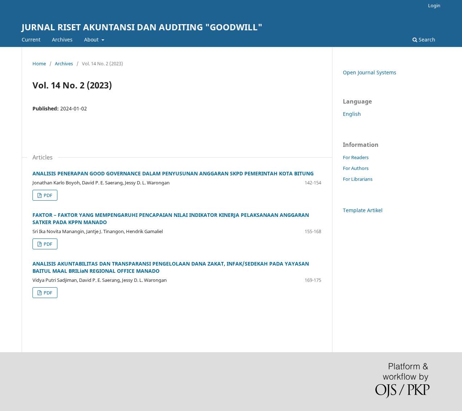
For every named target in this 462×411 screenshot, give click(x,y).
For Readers (356, 157)
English (352, 113)
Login (434, 5)
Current (31, 39)
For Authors (356, 168)
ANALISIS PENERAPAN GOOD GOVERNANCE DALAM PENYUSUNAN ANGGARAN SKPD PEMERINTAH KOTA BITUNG (173, 173)
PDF (47, 195)
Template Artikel (363, 210)
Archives (62, 39)
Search (426, 39)
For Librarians (357, 179)
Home (39, 63)
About (92, 39)
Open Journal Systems (369, 72)
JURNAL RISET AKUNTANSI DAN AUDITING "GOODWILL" (142, 27)
